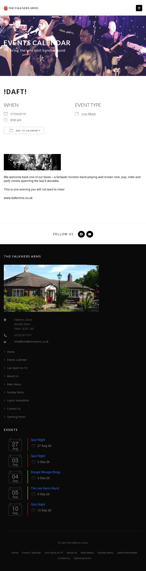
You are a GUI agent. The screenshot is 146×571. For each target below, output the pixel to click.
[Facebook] (81, 234)
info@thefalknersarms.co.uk (31, 341)
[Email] (89, 234)
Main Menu (14, 384)
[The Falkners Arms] (21, 8)
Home (11, 352)
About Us (12, 376)
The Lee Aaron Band (45, 488)
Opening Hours (16, 417)
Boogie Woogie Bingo (45, 472)
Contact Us (14, 408)
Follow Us (63, 234)
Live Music (89, 114)
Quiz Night (38, 440)
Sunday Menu (15, 392)
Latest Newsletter (18, 400)
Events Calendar (17, 360)
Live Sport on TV (17, 368)
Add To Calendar (26, 130)
